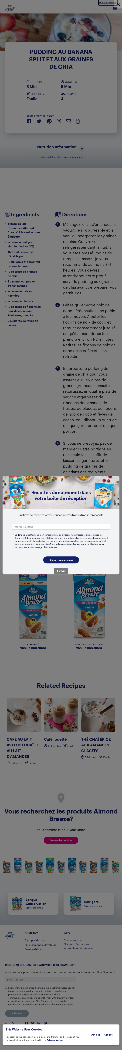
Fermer (61, 570)
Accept (108, 1034)
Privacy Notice (55, 1040)
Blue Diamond (32, 535)
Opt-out (95, 1034)
